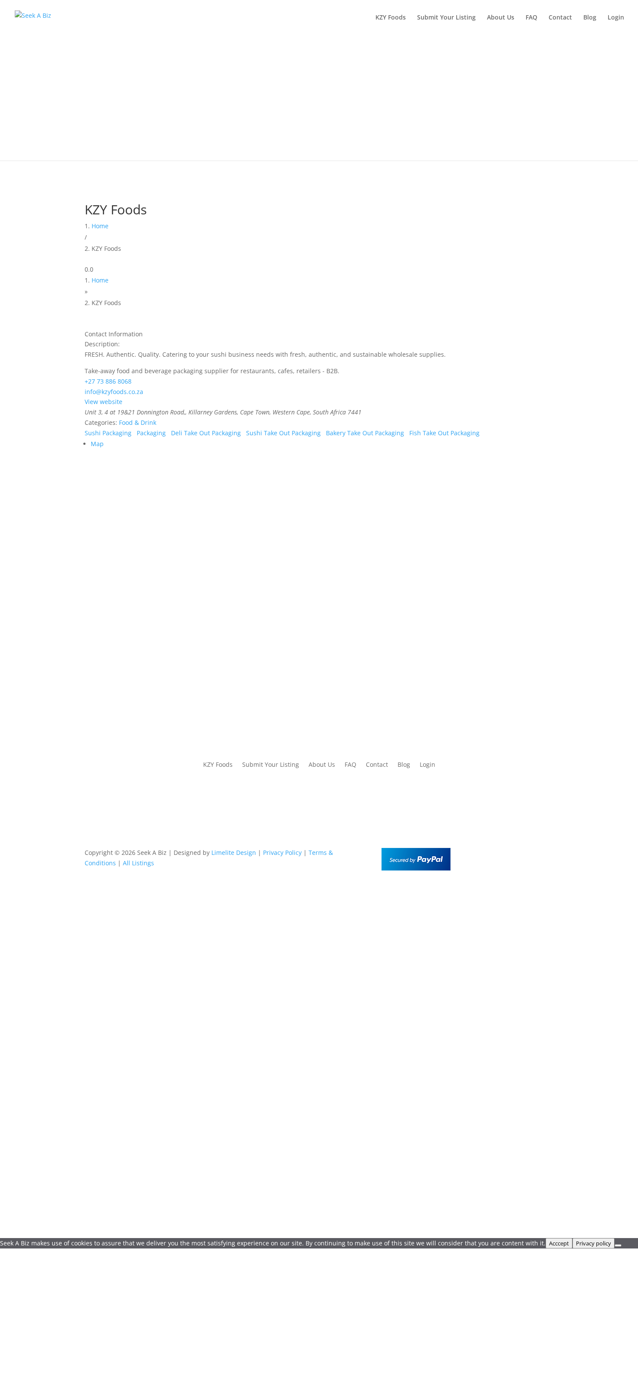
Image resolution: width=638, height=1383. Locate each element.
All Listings (138, 863)
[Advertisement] (319, 100)
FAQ (531, 17)
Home (100, 226)
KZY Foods (390, 17)
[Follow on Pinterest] (546, 854)
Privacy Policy (282, 852)
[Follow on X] (529, 854)
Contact (560, 17)
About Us (500, 17)
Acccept (559, 1243)
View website (103, 401)
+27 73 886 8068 (108, 381)
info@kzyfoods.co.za (114, 392)
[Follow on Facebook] (512, 854)
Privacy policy (593, 1243)
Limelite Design (233, 852)
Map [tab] (97, 444)
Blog (589, 17)
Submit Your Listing (446, 17)
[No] (618, 1245)
